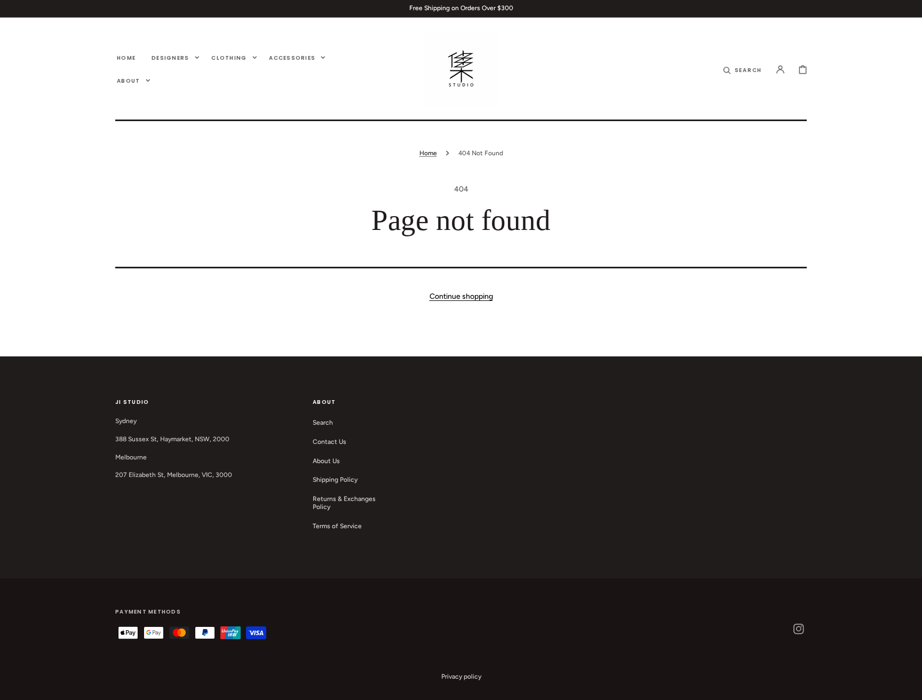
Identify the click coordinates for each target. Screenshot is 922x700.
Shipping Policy (335, 479)
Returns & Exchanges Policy (344, 503)
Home (428, 153)
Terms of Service (337, 526)
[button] (742, 69)
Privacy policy (461, 676)
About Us (326, 461)
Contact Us (329, 442)
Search (323, 422)
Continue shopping (461, 296)
